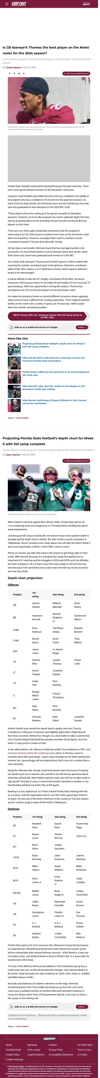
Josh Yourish (13, 454)
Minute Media (18, 1066)
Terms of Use (84, 1049)
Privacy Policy (56, 1049)
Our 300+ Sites (84, 1045)
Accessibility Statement (61, 1054)
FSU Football (22, 418)
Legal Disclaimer (36, 1054)
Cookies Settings (14, 1059)
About (9, 1045)
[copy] (24, 73)
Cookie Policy (13, 1054)
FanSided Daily (13, 1049)
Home (11, 418)
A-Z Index (82, 1054)
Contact (53, 1045)
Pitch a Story (33, 1049)
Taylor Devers (13, 67)
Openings (32, 1045)
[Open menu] (6, 4)
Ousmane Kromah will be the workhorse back (31, 753)
